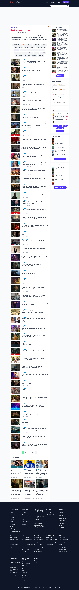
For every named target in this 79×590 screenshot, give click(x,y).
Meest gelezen (27, 44)
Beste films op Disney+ (63, 542)
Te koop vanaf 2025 (14, 539)
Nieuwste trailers (62, 520)
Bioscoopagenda (62, 509)
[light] (50, 5)
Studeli (35, 564)
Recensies (37, 44)
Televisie (34, 55)
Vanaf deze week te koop (15, 544)
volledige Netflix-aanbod (28, 39)
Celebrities (41, 55)
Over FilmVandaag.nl (14, 509)
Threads (12, 519)
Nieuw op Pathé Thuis (50, 537)
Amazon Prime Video (32, 50)
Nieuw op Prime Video (14, 560)
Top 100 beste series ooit (27, 542)
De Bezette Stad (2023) (59, 119)
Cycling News (37, 562)
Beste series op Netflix (38, 547)
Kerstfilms (24, 554)
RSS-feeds (12, 526)
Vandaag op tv (49, 510)
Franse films (24, 551)
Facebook (13, 512)
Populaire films (60, 128)
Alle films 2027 (61, 525)
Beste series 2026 (37, 549)
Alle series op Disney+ (63, 551)
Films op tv (48, 507)
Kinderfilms (24, 547)
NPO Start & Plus (26, 563)
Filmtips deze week (50, 516)
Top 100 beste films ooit (26, 537)
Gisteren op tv (49, 509)
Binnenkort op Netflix (38, 539)
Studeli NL (36, 565)
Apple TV (43, 52)
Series (20, 47)
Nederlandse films (25, 549)
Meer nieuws (59, 75)
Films (16, 47)
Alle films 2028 (61, 527)
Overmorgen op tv (50, 514)
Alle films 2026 (61, 523)
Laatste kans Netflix (38, 540)
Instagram (13, 514)
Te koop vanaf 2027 (14, 542)
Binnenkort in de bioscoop (64, 522)
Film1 (62, 97)
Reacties (65, 125)
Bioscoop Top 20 (62, 518)
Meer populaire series (59, 187)
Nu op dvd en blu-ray (14, 537)
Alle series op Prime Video (15, 575)
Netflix (16, 50)
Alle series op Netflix (38, 553)
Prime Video (63, 86)
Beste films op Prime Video (15, 565)
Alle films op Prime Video (15, 574)
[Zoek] (68, 6)
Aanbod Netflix (37, 542)
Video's (33, 47)
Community (53, 2)
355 (33, 452)
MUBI (64, 102)
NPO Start (63, 89)
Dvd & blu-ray (13, 535)
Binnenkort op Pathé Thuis (51, 539)
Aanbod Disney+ (62, 540)
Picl (63, 99)
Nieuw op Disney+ (62, 537)
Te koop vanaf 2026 (14, 540)
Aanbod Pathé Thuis (50, 540)
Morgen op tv (49, 512)
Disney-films (24, 553)
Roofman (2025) (58, 113)
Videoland (41, 50)
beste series (14, 41)
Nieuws (11, 522)
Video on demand (41, 47)
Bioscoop (27, 47)
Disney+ (24, 52)
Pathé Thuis (17, 52)
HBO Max (30, 52)
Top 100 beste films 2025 (27, 539)
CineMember (56, 99)
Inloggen (59, 2)
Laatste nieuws (17, 44)
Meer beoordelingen (57, 125)
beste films (43, 39)
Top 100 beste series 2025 (27, 544)
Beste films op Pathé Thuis (51, 542)
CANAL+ (56, 89)
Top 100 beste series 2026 (27, 546)
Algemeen (44, 44)
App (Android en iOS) (15, 510)
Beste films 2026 (37, 546)
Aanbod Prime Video (14, 564)
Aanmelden (66, 2)
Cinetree (56, 97)
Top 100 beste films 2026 (27, 540)
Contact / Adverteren (14, 529)
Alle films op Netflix (38, 551)
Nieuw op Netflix (37, 537)
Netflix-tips (23, 50)
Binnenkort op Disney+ (63, 539)
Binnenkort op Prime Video (15, 562)
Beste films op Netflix (38, 544)
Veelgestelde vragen (14, 528)
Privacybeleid (12, 524)
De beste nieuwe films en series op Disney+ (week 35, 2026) (39, 516)
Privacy (47, 2)
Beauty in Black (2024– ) (59, 122)
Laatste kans (27, 55)
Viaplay (36, 52)
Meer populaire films (59, 159)
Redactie (11, 521)
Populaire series (60, 130)
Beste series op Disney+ (63, 546)
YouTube (13, 517)
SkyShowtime (19, 55)
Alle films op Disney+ (63, 549)
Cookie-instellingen (15, 531)
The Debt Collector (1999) (60, 116)
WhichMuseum (37, 560)
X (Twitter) (13, 516)
